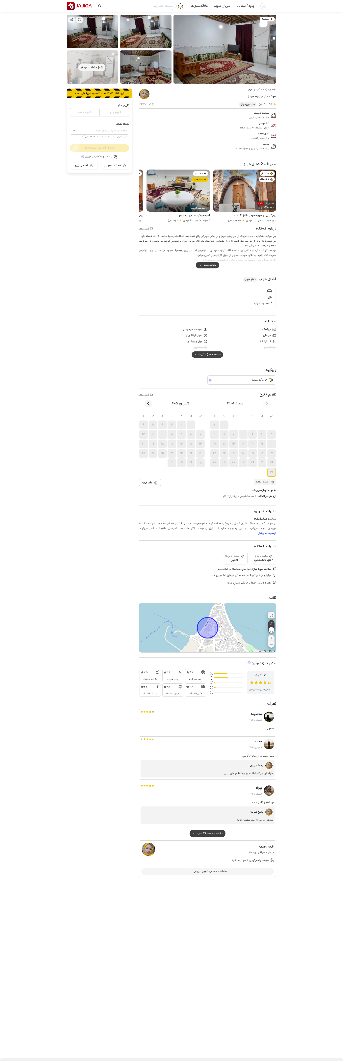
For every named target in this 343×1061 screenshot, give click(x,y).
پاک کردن (147, 483)
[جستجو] (100, 6)
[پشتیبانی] (180, 5)
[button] (245, 6)
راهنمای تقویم (262, 482)
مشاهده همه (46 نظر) (210, 833)
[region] (207, 628)
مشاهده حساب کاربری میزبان (210, 871)
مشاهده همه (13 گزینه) (209, 354)
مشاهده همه (210, 265)
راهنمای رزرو (82, 166)
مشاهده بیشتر (89, 67)
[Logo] (71, 6)
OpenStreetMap (266, 651)
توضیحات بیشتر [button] (267, 533)
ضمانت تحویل (112, 166)
